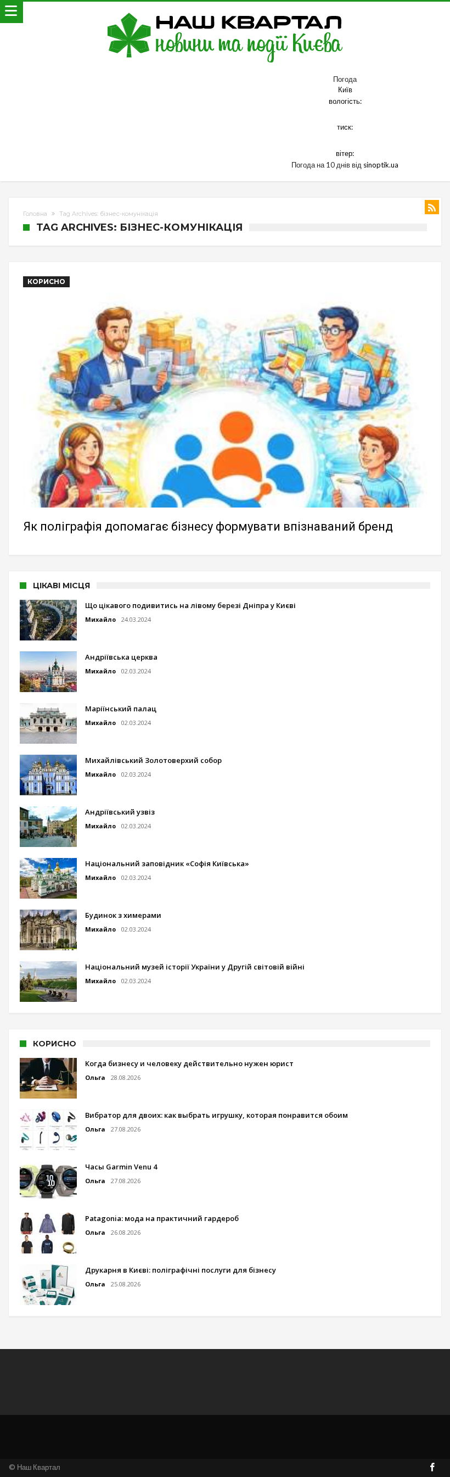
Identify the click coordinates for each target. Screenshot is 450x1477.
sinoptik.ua (380, 164)
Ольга (95, 1077)
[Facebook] (432, 1468)
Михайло (100, 619)
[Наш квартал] (225, 12)
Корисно (46, 281)
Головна (35, 214)
